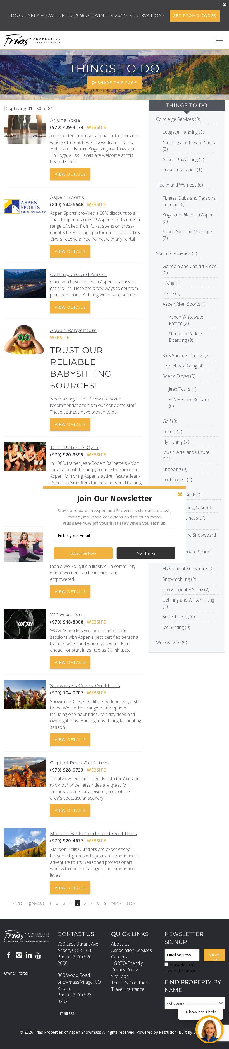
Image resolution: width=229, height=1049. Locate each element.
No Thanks (146, 553)
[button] (114, 498)
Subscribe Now (83, 553)
